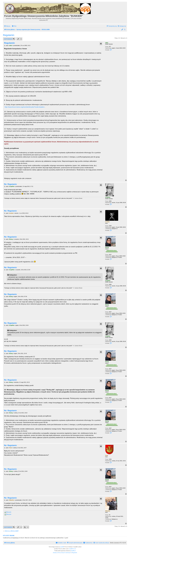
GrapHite (107, 197)
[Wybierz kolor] (122, 29)
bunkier (107, 221)
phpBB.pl (73, 550)
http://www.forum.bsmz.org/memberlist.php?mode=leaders (24, 107)
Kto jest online (8, 535)
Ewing (107, 247)
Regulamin (8, 35)
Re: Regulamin (10, 184)
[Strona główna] (48, 8)
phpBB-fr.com (72, 548)
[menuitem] (14, 26)
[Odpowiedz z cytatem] (100, 43)
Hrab (106, 455)
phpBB (62, 546)
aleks (106, 42)
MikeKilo (107, 511)
